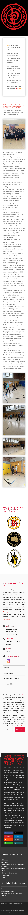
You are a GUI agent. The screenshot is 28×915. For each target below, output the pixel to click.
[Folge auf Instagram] (8, 661)
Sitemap (3, 895)
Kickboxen (4, 860)
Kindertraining (15, 112)
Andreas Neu (9, 110)
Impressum (4, 889)
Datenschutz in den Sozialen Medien (12, 893)
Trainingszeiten (7, 612)
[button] (8, 833)
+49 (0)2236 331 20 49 (13, 641)
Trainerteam (6, 619)
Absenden (20, 729)
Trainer (3, 877)
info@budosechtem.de (13, 652)
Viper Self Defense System (9, 873)
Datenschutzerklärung (7, 891)
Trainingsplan (5, 875)
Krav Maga (4, 862)
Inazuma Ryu (7, 112)
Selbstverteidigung (12, 114)
